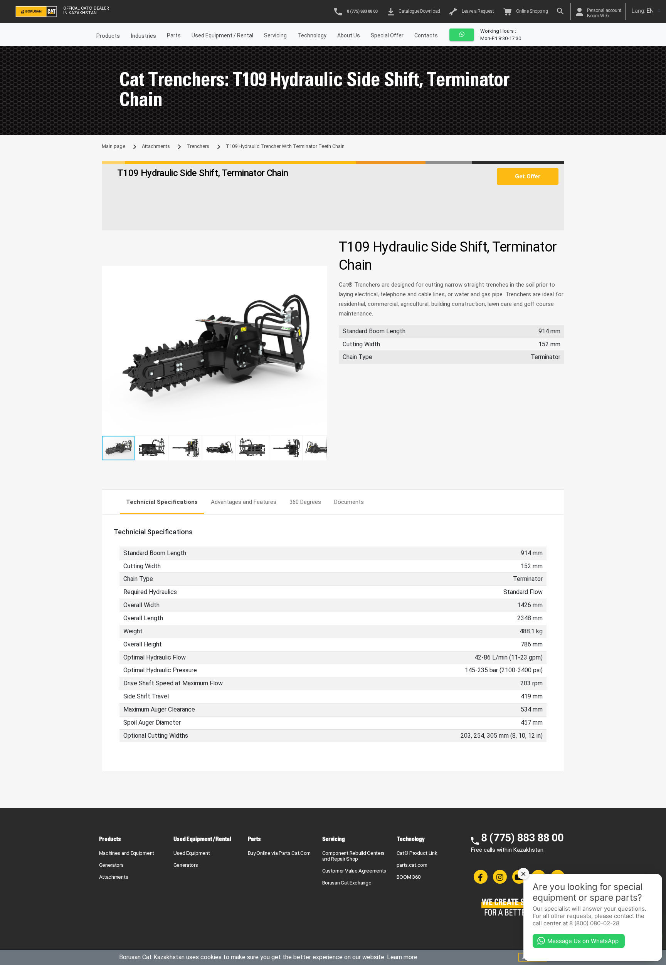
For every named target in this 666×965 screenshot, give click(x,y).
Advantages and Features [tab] (243, 501)
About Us (348, 35)
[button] (320, 273)
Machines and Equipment (126, 853)
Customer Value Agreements (354, 871)
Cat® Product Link (417, 853)
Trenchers (198, 146)
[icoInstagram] (500, 877)
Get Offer (527, 176)
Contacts (426, 35)
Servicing (275, 35)
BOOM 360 (409, 877)
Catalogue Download (418, 11)
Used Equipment (191, 853)
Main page (113, 146)
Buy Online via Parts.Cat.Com (279, 853)
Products (110, 839)
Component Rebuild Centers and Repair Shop (353, 856)
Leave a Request (477, 11)
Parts (174, 35)
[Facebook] (481, 877)
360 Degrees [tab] (305, 501)
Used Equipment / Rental (222, 35)
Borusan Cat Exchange (347, 882)
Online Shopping (531, 11)
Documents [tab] (349, 501)
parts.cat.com (412, 865)
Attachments (156, 146)
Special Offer (387, 35)
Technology (312, 35)
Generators (111, 865)
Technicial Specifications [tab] (162, 501)
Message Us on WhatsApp (583, 941)
